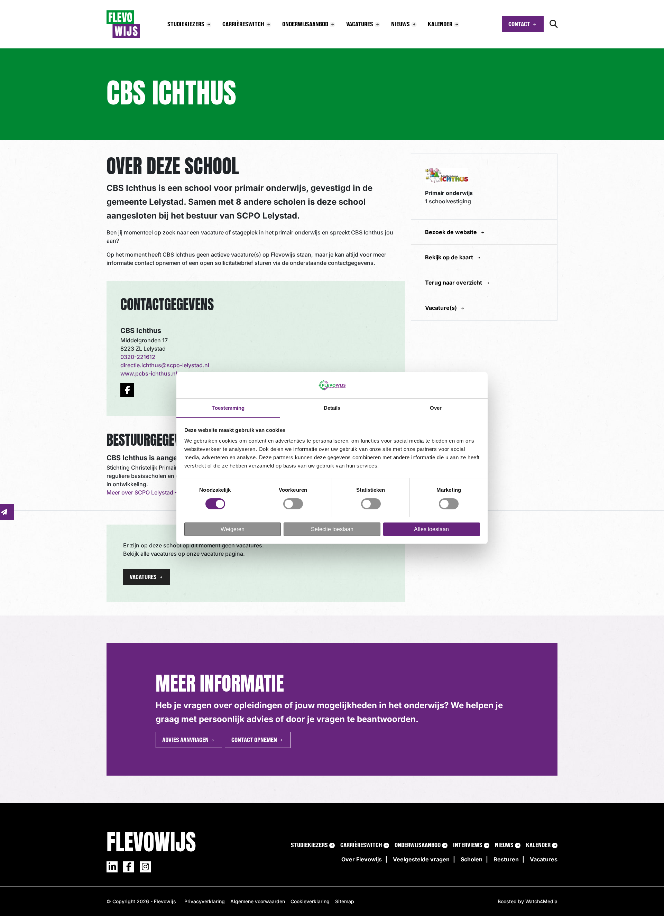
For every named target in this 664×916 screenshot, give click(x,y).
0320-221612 (137, 356)
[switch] (293, 503)
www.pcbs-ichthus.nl (148, 373)
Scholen (471, 859)
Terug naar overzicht (454, 282)
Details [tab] (332, 408)
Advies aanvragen (185, 739)
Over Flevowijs (361, 859)
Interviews (467, 845)
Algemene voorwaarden (257, 901)
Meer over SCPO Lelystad (141, 492)
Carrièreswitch (243, 24)
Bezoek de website (451, 232)
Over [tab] (436, 408)
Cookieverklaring (310, 901)
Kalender (440, 24)
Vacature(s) (441, 307)
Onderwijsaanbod (305, 24)
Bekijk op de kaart (449, 257)
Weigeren (233, 529)
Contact (519, 24)
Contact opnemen (254, 739)
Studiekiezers (185, 24)
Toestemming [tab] (228, 408)
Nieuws (400, 24)
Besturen (506, 859)
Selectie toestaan (332, 529)
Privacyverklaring (204, 901)
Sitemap (344, 901)
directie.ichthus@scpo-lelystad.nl (164, 365)
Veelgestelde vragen (421, 859)
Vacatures (359, 24)
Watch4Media (541, 901)
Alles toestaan (431, 529)
